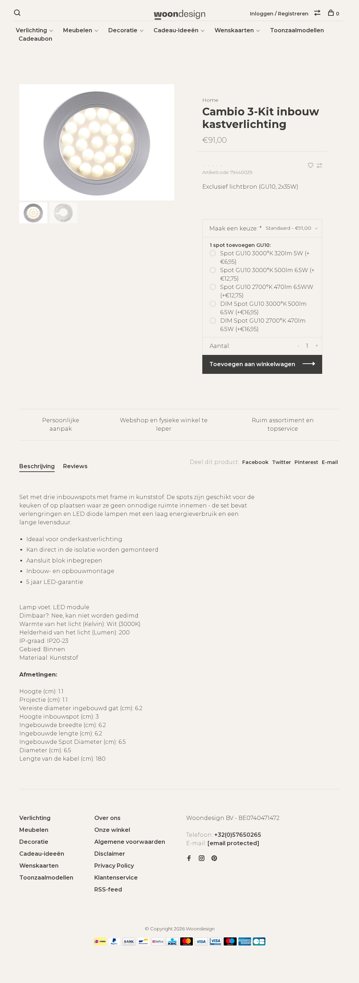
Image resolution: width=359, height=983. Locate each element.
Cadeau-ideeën (176, 30)
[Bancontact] (143, 943)
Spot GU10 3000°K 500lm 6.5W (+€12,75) (267, 274)
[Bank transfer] (128, 943)
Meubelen (77, 30)
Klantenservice (116, 877)
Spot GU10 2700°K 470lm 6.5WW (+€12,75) (266, 291)
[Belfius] (157, 943)
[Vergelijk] (318, 14)
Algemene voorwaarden (129, 842)
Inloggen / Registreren (279, 14)
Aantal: (220, 346)
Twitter (281, 462)
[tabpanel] (96, 142)
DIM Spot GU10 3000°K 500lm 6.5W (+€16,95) (263, 308)
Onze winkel (112, 830)
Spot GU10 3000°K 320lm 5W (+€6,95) (265, 257)
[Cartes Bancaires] (259, 943)
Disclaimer (109, 853)
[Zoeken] (18, 14)
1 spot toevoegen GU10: (240, 245)
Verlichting (31, 30)
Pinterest (306, 462)
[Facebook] (189, 858)
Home (210, 100)
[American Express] (244, 943)
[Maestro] (230, 943)
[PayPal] (114, 943)
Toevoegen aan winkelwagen (252, 364)
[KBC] (172, 943)
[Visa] (201, 943)
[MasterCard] (186, 943)
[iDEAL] (100, 943)
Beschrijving (37, 466)
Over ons (107, 818)
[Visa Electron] (215, 943)
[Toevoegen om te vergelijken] (319, 166)
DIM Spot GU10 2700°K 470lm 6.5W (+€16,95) (263, 324)
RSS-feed (108, 889)
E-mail (330, 462)
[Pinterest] (214, 858)
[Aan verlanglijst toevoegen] (311, 166)
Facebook (255, 462)
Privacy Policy (114, 865)
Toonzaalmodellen (297, 30)
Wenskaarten (234, 30)
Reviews (75, 466)
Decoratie (122, 30)
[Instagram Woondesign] (201, 858)
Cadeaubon (35, 38)
